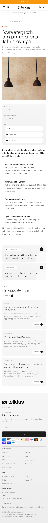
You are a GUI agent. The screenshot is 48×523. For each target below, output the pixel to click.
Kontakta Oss (7, 484)
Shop (27, 456)
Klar (24, 434)
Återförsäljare (30, 460)
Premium (6, 456)
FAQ (4, 460)
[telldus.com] (13, 401)
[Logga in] (40, 7)
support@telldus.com (11, 492)
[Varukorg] (44, 7)
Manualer (28, 464)
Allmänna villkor (8, 476)
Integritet (28, 480)
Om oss (5, 452)
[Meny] (4, 7)
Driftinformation (8, 464)
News (8, 13)
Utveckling (6, 467)
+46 (3, 495)
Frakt (27, 476)
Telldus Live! (29, 452)
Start (3, 13)
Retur (4, 480)
